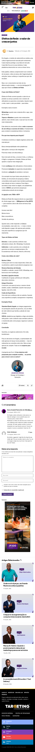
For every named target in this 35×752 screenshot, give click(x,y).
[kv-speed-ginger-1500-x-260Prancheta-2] (17, 397)
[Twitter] (17, 727)
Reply (31, 410)
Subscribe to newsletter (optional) (14, 490)
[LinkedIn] (17, 742)
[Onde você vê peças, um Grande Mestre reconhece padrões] (17, 572)
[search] (33, 7)
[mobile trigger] (3, 7)
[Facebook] (17, 722)
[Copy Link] (31, 385)
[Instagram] (17, 732)
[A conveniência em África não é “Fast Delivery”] (17, 667)
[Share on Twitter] (27, 385)
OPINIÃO (4, 35)
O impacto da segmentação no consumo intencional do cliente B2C (16, 616)
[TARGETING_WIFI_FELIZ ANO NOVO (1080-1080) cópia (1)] (17, 2)
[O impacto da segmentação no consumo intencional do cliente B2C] (17, 603)
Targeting (11, 51)
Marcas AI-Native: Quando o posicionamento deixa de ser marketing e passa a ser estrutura (15, 648)
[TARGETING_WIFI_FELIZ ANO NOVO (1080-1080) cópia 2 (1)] (17, 526)
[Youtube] (17, 737)
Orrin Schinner (12, 432)
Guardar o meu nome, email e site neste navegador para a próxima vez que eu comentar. (17, 485)
